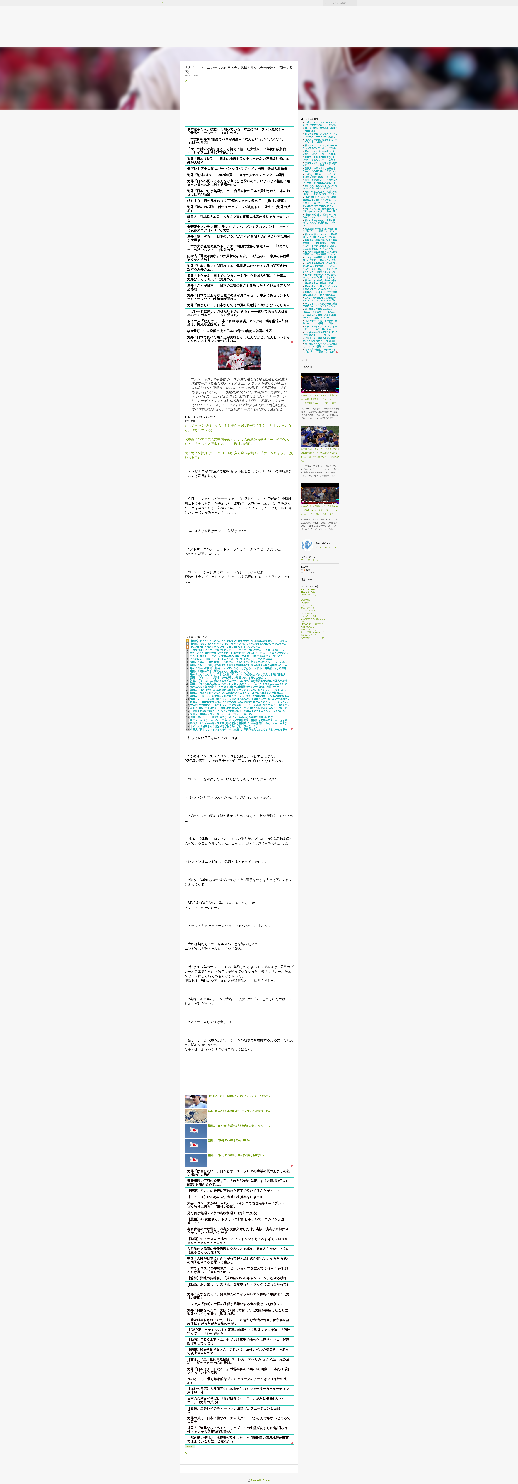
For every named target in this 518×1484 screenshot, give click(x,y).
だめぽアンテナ (307, 605)
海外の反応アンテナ (309, 635)
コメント (309, 572)
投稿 (307, 569)
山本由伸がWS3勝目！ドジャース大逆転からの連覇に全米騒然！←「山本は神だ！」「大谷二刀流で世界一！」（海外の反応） (319, 399)
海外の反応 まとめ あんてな (313, 632)
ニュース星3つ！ (308, 610)
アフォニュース (307, 597)
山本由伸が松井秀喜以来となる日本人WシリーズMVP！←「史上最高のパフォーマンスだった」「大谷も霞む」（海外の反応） (320, 510)
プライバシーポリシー (310, 560)
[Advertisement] (81, 19)
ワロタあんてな (307, 627)
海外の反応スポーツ (325, 543)
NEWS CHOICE (308, 592)
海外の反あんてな (308, 629)
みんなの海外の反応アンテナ (313, 619)
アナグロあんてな (308, 594)
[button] (186, 81)
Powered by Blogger (261, 1480)
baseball (189, 1446)
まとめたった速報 (308, 616)
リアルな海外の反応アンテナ (313, 624)
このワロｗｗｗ (307, 600)
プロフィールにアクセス (326, 547)
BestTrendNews (308, 589)
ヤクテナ (305, 621)
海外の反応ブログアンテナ (312, 637)
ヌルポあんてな (307, 613)
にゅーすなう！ (307, 608)
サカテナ (305, 602)
